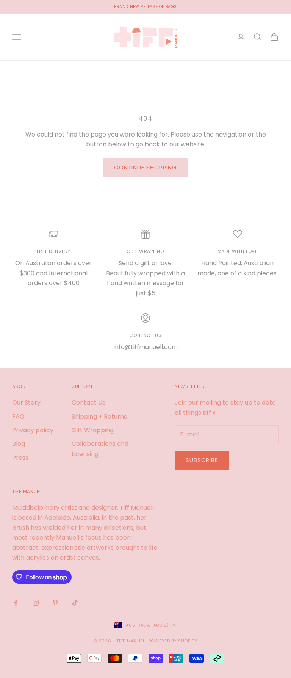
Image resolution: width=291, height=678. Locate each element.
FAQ (18, 416)
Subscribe (202, 460)
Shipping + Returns (99, 416)
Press (20, 457)
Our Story (26, 402)
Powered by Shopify (173, 641)
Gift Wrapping (93, 430)
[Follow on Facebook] (16, 603)
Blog (18, 443)
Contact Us (88, 402)
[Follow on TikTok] (75, 603)
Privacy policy (32, 430)
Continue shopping (145, 167)
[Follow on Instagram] (35, 603)
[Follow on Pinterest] (55, 603)
